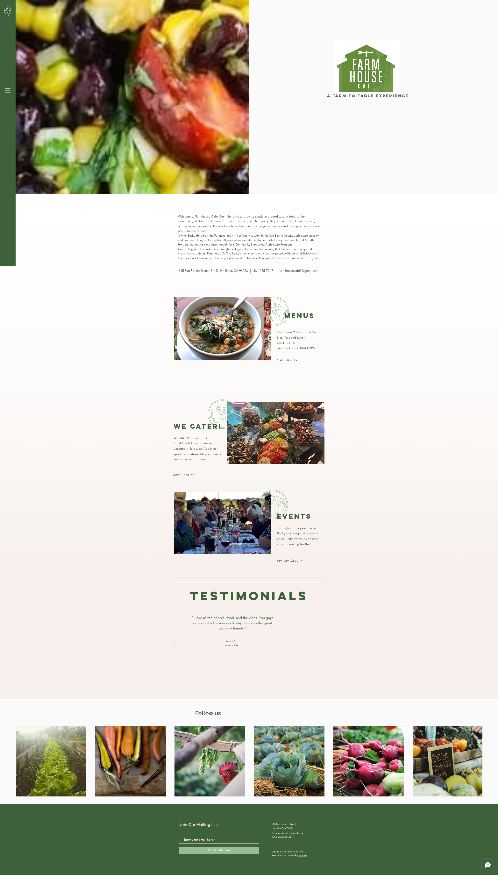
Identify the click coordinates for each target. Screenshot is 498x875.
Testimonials (249, 595)
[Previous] (175, 646)
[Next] (322, 646)
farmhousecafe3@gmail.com (299, 271)
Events (294, 516)
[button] (8, 90)
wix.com (302, 855)
